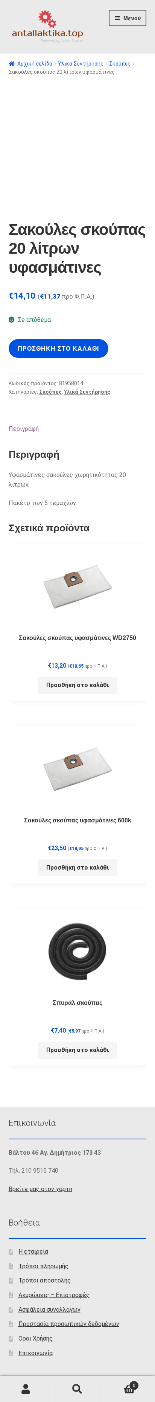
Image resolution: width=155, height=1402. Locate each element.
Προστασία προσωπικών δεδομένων (68, 1323)
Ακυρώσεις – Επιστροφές (54, 1295)
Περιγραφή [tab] (24, 428)
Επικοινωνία (35, 1353)
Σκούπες (120, 64)
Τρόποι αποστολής (44, 1280)
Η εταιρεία (33, 1251)
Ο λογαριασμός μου (26, 1389)
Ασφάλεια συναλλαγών (49, 1309)
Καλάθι (119, 1383)
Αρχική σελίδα (34, 64)
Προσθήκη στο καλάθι (58, 348)
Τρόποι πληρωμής (43, 1266)
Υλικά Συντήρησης (80, 64)
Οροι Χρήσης (35, 1338)
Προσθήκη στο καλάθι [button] (77, 685)
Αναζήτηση (77, 1389)
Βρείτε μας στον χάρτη (40, 1189)
